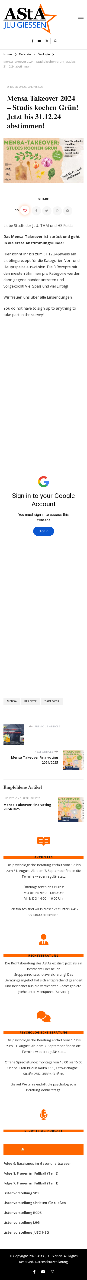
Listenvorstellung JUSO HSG (26, 1232)
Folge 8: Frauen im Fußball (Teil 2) (30, 1173)
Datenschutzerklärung (51, 1262)
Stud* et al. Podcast (46, 1149)
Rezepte (30, 701)
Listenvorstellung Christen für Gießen (34, 1203)
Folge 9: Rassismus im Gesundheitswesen (37, 1163)
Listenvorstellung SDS (21, 1193)
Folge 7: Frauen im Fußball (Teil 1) (30, 1183)
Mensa (12, 701)
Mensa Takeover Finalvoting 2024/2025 (27, 806)
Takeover (51, 701)
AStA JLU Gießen (49, 1256)
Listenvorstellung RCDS (22, 1212)
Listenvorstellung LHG (21, 1222)
